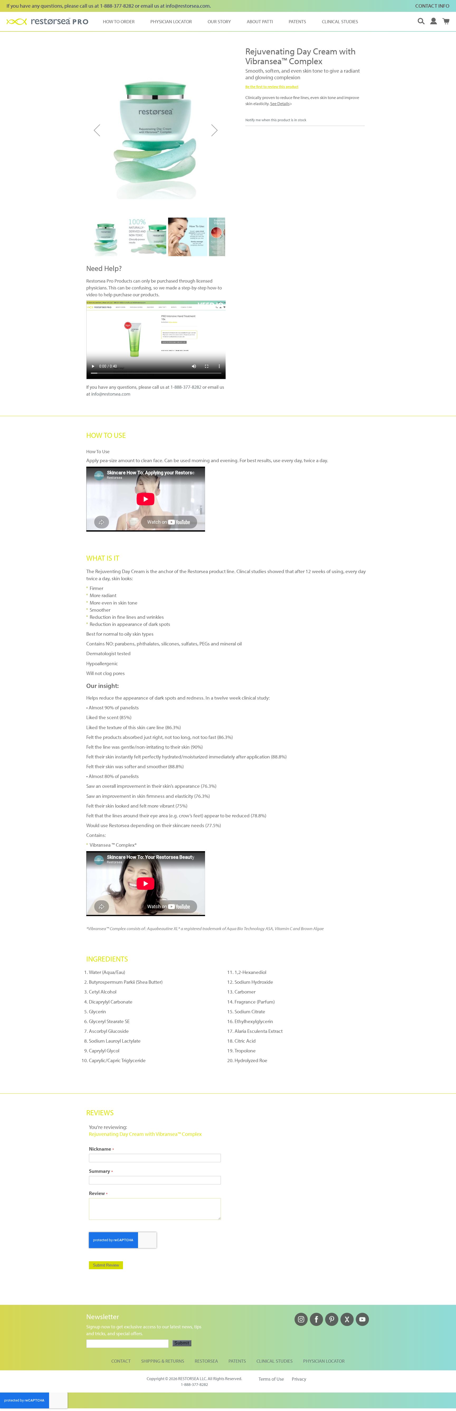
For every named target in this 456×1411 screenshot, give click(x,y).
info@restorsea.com (188, 5)
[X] (347, 1324)
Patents (237, 1361)
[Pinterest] (331, 1324)
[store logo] (47, 21)
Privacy (299, 1379)
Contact (121, 1361)
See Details (279, 103)
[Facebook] (316, 1324)
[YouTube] (362, 1324)
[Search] (421, 21)
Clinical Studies (274, 1361)
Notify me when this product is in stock (275, 120)
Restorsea (206, 1361)
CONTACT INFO (432, 5)
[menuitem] (118, 21)
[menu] (230, 21)
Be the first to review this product (271, 86)
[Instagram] (301, 1324)
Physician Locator (324, 1361)
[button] (433, 21)
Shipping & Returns (162, 1361)
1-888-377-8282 (185, 387)
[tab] (228, 435)
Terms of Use (271, 1379)
